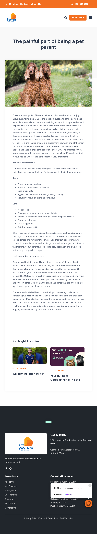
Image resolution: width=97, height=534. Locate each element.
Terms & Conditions (48, 518)
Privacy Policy (31, 518)
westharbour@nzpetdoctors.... (65, 449)
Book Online (78, 17)
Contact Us (10, 507)
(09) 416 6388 (81, 4)
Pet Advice (21, 369)
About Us (9, 481)
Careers (9, 499)
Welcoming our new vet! (29, 374)
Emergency (10, 490)
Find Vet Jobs (66, 518)
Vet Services (11, 486)
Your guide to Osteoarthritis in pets (65, 378)
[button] (88, 503)
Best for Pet (11, 494)
